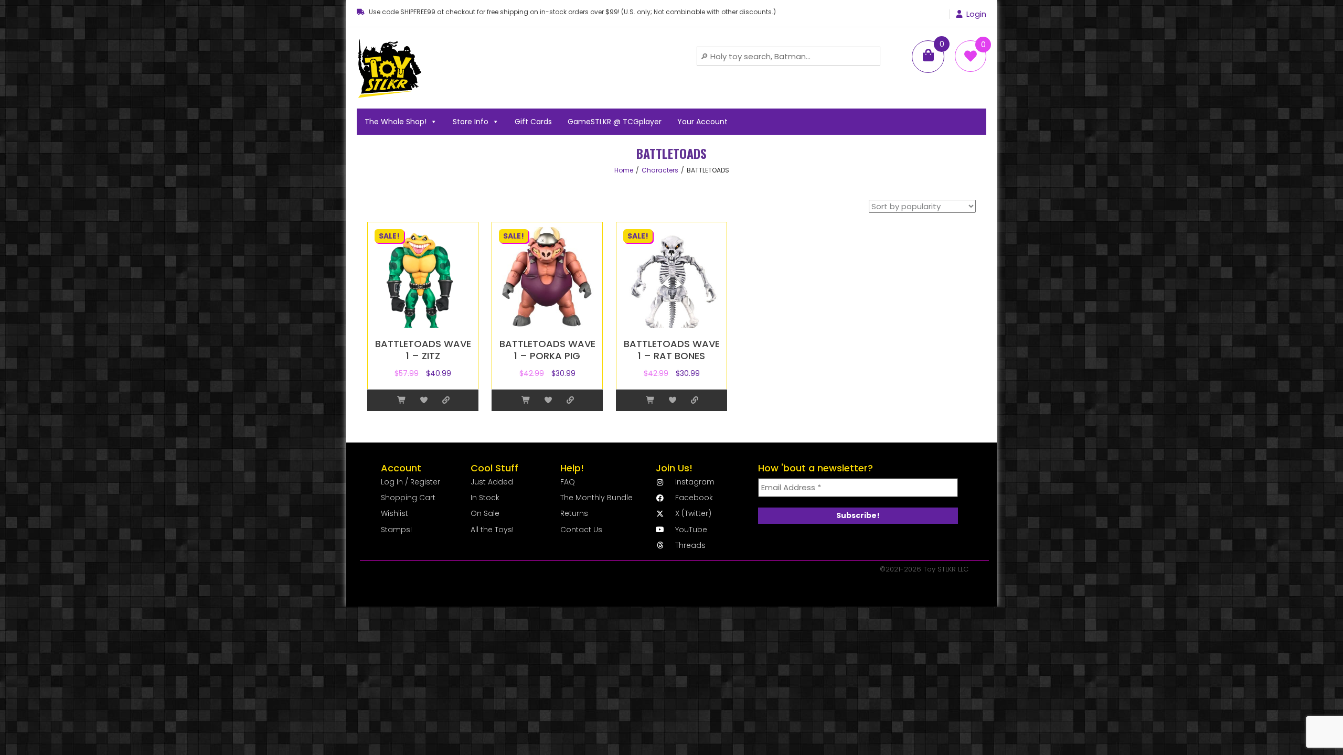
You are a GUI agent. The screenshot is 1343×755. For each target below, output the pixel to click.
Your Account (702, 121)
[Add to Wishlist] (423, 400)
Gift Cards (533, 121)
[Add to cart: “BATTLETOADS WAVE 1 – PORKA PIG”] (526, 400)
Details (446, 400)
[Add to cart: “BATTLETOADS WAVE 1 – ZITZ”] (401, 400)
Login (976, 14)
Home (623, 170)
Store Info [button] (470, 121)
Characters (660, 170)
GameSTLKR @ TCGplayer (615, 121)
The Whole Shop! (396, 121)
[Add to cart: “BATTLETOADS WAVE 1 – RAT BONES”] (650, 400)
